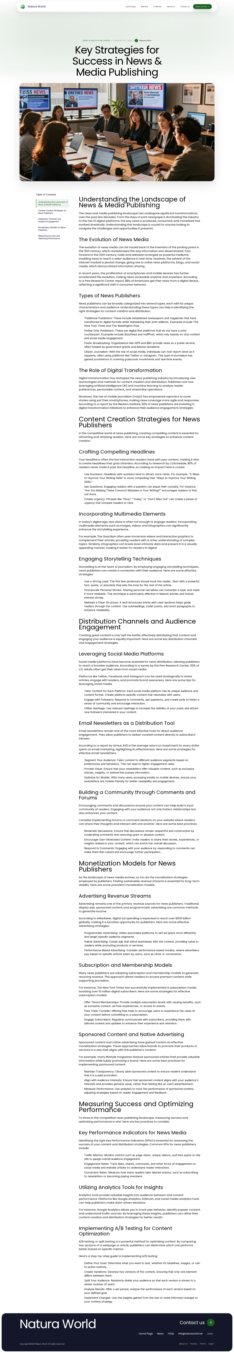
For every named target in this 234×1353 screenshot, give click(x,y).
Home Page (146, 1333)
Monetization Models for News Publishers (52, 228)
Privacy (193, 1343)
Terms (203, 1343)
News (160, 1333)
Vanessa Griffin (145, 41)
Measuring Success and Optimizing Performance (49, 237)
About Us (183, 1343)
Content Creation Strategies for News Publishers (52, 211)
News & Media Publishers (97, 41)
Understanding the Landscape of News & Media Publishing (53, 203)
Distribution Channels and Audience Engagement (49, 220)
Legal (211, 1343)
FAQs (171, 1333)
